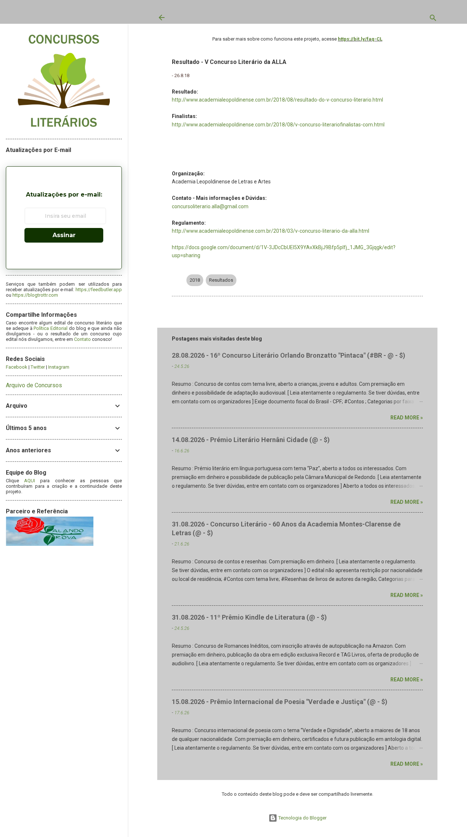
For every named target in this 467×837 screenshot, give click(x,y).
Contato (82, 339)
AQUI (29, 480)
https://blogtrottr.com (35, 295)
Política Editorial (50, 328)
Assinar (64, 235)
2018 (195, 280)
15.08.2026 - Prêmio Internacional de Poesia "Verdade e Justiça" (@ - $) (279, 701)
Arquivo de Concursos (34, 385)
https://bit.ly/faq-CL (360, 39)
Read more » (406, 418)
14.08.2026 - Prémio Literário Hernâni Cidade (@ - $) (251, 440)
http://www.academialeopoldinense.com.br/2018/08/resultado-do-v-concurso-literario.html (277, 100)
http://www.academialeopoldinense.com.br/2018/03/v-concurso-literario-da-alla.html (270, 231)
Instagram (58, 367)
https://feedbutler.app (99, 289)
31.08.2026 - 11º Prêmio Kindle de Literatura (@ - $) (249, 617)
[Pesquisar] (433, 19)
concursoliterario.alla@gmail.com (210, 206)
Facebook (16, 367)
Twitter (38, 367)
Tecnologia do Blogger (302, 818)
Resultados (221, 280)
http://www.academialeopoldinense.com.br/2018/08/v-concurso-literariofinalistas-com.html (278, 125)
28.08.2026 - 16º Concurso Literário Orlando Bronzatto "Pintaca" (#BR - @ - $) (288, 355)
